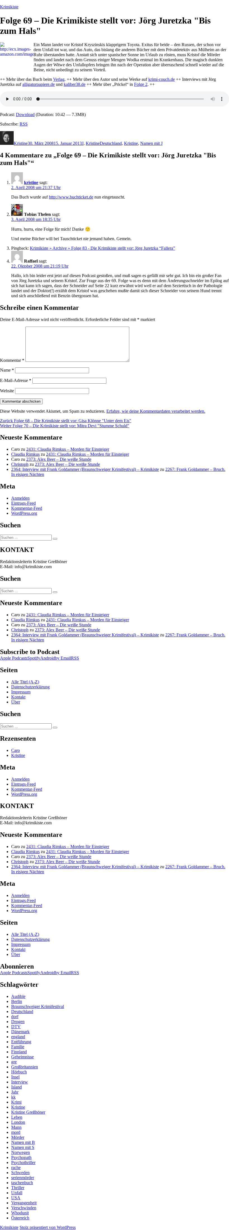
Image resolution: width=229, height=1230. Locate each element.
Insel (15, 1077)
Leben (16, 1117)
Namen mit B (23, 1142)
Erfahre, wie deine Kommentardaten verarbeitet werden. (155, 411)
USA (15, 1197)
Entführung (21, 1041)
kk (13, 1097)
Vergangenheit (24, 1202)
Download (25, 114)
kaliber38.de (74, 84)
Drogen (18, 1021)
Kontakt (18, 697)
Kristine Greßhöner (28, 1112)
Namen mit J (151, 143)
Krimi (16, 1102)
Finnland (19, 1051)
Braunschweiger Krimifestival (37, 1006)
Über (15, 702)
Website (7, 390)
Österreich (20, 1217)
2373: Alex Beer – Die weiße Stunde (58, 459)
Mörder (17, 1137)
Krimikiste (9, 6)
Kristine (21, 143)
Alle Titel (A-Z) (25, 681)
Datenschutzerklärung (30, 686)
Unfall (16, 1192)
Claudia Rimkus (25, 454)
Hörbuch (19, 1072)
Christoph (19, 464)
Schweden (20, 1172)
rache (16, 1167)
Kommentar (12, 360)
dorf (14, 1016)
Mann (16, 1127)
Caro (15, 750)
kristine (31, 182)
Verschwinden (23, 1207)
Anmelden (20, 498)
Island (16, 1087)
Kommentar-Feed (26, 508)
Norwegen (20, 1152)
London (18, 1122)
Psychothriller (23, 1162)
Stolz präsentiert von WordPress (48, 1227)
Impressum (20, 692)
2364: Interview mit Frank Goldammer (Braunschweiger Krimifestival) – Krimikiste (85, 469)
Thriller (17, 1187)
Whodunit (20, 1212)
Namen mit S (22, 1147)
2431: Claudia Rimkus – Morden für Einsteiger (67, 449)
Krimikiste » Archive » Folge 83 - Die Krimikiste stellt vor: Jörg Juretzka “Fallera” (102, 248)
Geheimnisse (22, 1056)
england (18, 1036)
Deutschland (111, 143)
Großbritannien (24, 1066)
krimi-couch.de (161, 79)
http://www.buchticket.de (71, 197)
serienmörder (22, 1177)
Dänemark (20, 1031)
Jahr (14, 1092)
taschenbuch (22, 1182)
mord (15, 1132)
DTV (16, 1026)
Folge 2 (140, 84)
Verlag (59, 79)
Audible (18, 996)
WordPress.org (24, 513)
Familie (17, 1046)
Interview (19, 1082)
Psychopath (21, 1157)
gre (14, 1061)
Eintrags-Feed (23, 503)
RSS (24, 124)
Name (7, 370)
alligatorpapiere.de (38, 84)
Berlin (16, 1001)
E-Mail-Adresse (15, 380)
